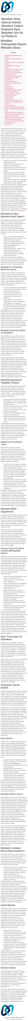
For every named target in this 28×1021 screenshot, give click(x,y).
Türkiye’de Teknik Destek (11, 77)
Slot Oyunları (8, 124)
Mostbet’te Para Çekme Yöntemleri (14, 107)
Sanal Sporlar (8, 86)
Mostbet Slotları (9, 88)
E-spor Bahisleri (9, 98)
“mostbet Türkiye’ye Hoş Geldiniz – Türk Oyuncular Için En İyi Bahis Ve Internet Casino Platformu (14, 113)
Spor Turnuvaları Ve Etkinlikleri (13, 76)
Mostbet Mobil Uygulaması (12, 71)
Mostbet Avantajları (10, 105)
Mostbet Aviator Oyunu (11, 81)
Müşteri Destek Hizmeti (11, 91)
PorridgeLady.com (20, 210)
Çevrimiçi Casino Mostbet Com (13, 100)
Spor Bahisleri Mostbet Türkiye (13, 90)
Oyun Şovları (8, 79)
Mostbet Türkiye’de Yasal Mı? (13, 93)
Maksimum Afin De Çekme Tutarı (14, 69)
